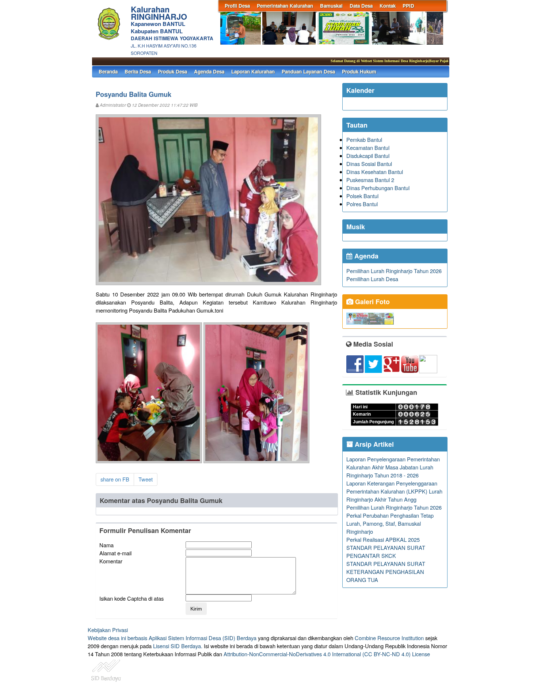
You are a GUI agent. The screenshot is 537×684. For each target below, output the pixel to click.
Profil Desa (237, 5)
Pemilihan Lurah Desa (372, 279)
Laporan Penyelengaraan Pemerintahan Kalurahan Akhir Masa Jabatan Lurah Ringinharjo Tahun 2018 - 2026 (393, 467)
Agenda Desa (209, 71)
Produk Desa (172, 71)
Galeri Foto (371, 301)
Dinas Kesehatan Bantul (374, 171)
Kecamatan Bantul (367, 147)
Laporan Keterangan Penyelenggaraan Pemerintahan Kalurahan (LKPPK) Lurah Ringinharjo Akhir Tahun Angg (394, 491)
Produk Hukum (359, 71)
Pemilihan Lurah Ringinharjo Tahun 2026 (394, 271)
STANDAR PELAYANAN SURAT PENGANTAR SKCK (385, 551)
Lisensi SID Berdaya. (177, 646)
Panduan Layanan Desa (308, 71)
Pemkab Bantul (364, 139)
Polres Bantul (362, 204)
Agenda (365, 256)
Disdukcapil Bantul (367, 155)
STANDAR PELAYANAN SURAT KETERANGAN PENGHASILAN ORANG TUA (385, 571)
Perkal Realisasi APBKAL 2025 (383, 539)
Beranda (108, 71)
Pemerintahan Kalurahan (285, 5)
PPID (408, 5)
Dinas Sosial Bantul (369, 163)
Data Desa (361, 5)
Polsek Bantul (362, 196)
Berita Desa (138, 71)
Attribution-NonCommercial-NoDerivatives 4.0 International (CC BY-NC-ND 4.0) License (327, 654)
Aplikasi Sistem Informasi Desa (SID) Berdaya (202, 638)
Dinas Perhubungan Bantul (378, 188)
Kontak (388, 5)
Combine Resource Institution (389, 638)
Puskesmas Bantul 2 (370, 180)
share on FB (114, 479)
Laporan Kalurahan (253, 71)
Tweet (145, 479)
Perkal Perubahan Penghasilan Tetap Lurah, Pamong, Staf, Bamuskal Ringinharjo (390, 523)
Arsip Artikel (373, 444)
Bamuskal (331, 5)
